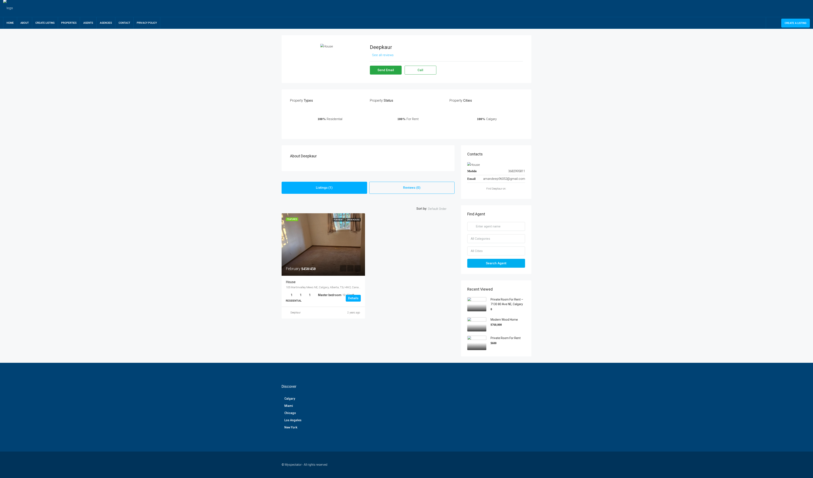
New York (290, 427)
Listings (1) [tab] (324, 188)
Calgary (289, 398)
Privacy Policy (147, 22)
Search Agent (496, 263)
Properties (69, 22)
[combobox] (440, 208)
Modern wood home (504, 319)
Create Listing (45, 22)
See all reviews (383, 55)
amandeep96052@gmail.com (504, 179)
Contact (124, 22)
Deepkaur (295, 312)
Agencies (106, 22)
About (24, 22)
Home (10, 22)
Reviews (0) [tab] (411, 188)
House (291, 282)
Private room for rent (506, 338)
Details (353, 298)
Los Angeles (292, 420)
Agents (88, 22)
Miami (288, 405)
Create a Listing (795, 23)
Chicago (290, 413)
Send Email (385, 70)
